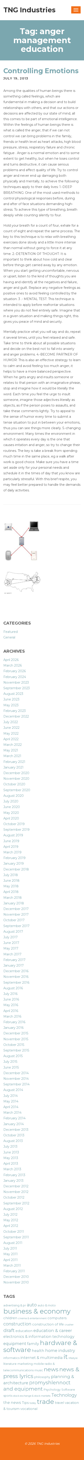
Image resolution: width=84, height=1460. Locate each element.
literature (10, 1363)
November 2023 (16, 682)
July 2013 (10, 1146)
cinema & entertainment (32, 1318)
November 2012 (15, 1192)
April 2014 (10, 1107)
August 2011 (12, 1243)
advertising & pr (14, 1305)
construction (17, 1324)
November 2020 (16, 779)
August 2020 (13, 796)
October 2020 (14, 784)
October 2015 (13, 1045)
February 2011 (14, 1271)
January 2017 (13, 965)
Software (68, 1389)
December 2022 (16, 716)
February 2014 (14, 1118)
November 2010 (16, 1282)
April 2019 (10, 847)
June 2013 (11, 1152)
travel (59, 1403)
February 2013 (14, 1175)
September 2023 (16, 688)
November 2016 (15, 977)
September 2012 (16, 1203)
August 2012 (13, 1209)
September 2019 (16, 830)
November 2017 (16, 914)
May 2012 (10, 1220)
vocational (28, 1409)
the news (12, 1402)
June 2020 (11, 807)
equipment (14, 1343)
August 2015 (13, 1056)
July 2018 (10, 875)
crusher (69, 1324)
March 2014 (12, 1113)
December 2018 (16, 869)
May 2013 (10, 1158)
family (33, 1343)
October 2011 (13, 1232)
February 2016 (14, 1022)
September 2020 (16, 790)
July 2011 (10, 1248)
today (33, 1403)
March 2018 (12, 898)
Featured (10, 632)
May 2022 (11, 733)
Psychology (52, 1389)
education (23, 1331)
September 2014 (16, 1084)
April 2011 (10, 1260)
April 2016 (10, 1011)
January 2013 (13, 1181)
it (66, 1357)
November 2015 (15, 1039)
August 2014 (13, 1090)
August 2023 (13, 694)
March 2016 (12, 1016)
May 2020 (11, 813)
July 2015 (10, 1062)
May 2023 (11, 705)
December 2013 (15, 1130)
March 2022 (12, 745)
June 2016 (11, 999)
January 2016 (13, 1028)
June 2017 (11, 943)
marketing (25, 1363)
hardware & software (40, 1346)
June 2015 (11, 1067)
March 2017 (12, 954)
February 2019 (14, 858)
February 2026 (14, 671)
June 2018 (11, 881)
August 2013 (13, 1141)
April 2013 (10, 1164)
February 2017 (14, 960)
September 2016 (16, 983)
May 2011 (10, 1254)
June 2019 (11, 841)
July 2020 (10, 801)
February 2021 (14, 762)
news (51, 1369)
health (38, 1350)
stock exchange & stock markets (31, 1395)
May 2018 (11, 886)
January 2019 (13, 863)
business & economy (37, 1311)
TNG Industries (29, 10)
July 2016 (10, 994)
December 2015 (15, 1033)
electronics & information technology (38, 1336)
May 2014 (10, 1101)
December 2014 (16, 1073)
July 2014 (10, 1096)
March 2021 (12, 756)
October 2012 (13, 1197)
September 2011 (16, 1237)
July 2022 (10, 722)
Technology (64, 1395)
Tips (25, 1403)
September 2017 (16, 926)
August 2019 (13, 835)
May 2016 (10, 1005)
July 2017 (10, 937)
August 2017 (13, 932)
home (51, 1350)
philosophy (42, 1377)
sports (7, 1395)
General (9, 637)
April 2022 (11, 739)
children (10, 1318)
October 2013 (13, 1135)
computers (57, 1318)
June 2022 (11, 728)
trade (45, 1401)
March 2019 (12, 852)
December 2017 (16, 909)
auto (32, 1305)
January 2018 (13, 903)
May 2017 (10, 948)
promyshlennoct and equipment (37, 1386)
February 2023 (14, 711)
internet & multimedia (41, 1357)
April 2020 (11, 818)
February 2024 (14, 677)
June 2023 (11, 699)
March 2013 (12, 1169)
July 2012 (10, 1215)
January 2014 (13, 1124)
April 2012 (10, 1226)
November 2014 (16, 1079)
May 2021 (10, 750)
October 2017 (14, 920)
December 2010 (16, 1277)
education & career (52, 1330)
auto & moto (47, 1305)
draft (9, 1330)
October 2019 (14, 824)
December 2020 (16, 773)
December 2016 (15, 971)
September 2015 (16, 1050)
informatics (11, 1358)
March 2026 (12, 665)
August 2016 (13, 988)
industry (66, 1350)
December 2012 (15, 1186)
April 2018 (11, 892)
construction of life (48, 1324)
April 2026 (11, 660)
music (38, 1370)
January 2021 (13, 767)
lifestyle (73, 1358)
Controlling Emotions (41, 71)
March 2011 (12, 1265)
